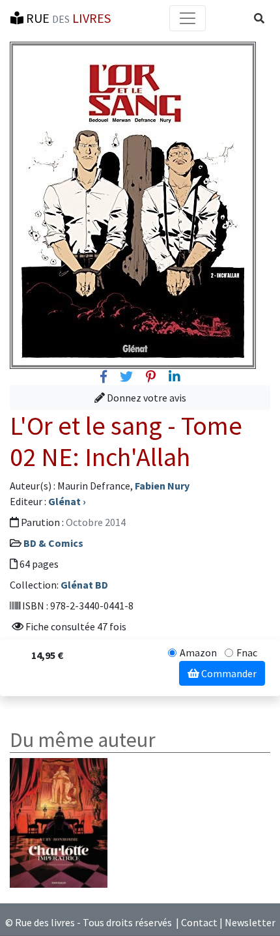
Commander (228, 673)
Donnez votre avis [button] (145, 397)
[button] (259, 18)
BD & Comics (53, 542)
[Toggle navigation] (187, 18)
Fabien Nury (162, 485)
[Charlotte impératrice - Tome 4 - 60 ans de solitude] (58, 821)
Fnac (246, 652)
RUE (67, 18)
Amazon (198, 652)
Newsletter (250, 922)
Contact (199, 922)
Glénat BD (84, 584)
